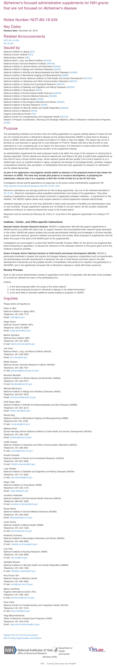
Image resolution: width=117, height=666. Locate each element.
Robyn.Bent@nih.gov (20, 410)
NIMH (40, 98)
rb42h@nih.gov (17, 317)
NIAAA (57, 66)
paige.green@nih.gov (20, 330)
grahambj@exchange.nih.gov (25, 370)
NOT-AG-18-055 (11, 40)
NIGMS (52, 95)
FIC (33, 113)
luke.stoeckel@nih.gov (21, 477)
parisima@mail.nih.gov (21, 437)
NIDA (38, 89)
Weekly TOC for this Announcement (21, 634)
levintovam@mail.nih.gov (23, 597)
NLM (34, 110)
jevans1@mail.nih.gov (21, 530)
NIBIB (65, 75)
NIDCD (73, 81)
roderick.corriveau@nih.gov (24, 544)
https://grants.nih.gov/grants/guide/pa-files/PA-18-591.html (32, 185)
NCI (30, 54)
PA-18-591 (9, 43)
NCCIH (64, 116)
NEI (27, 57)
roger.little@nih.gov (19, 490)
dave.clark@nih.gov (20, 610)
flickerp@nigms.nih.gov (21, 517)
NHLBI (47, 60)
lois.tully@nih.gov (19, 557)
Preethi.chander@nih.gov (23, 464)
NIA (32, 51)
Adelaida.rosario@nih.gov (23, 570)
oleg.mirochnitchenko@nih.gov (25, 624)
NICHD (88, 78)
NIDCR (60, 84)
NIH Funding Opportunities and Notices (22, 637)
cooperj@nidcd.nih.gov (22, 450)
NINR (44, 104)
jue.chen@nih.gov (18, 357)
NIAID (57, 69)
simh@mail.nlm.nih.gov (22, 584)
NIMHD (64, 107)
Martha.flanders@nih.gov (23, 343)
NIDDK (70, 87)
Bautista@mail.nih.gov (21, 383)
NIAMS (73, 72)
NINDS (60, 101)
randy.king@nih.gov (20, 424)
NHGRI (50, 63)
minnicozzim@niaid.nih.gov (23, 397)
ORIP (7, 122)
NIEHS (57, 92)
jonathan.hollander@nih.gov (24, 504)
